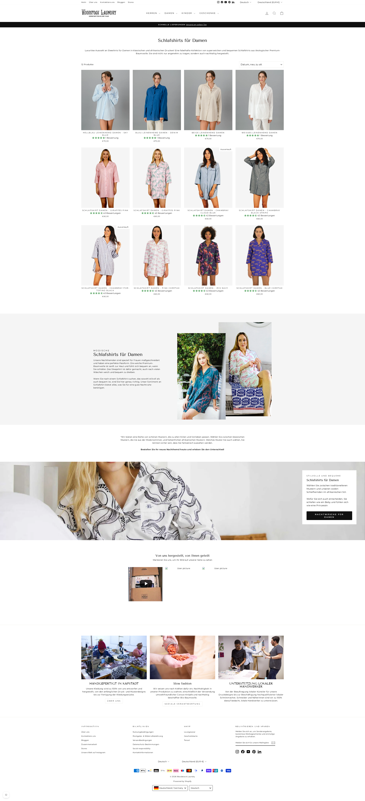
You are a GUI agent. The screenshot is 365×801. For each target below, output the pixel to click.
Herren (152, 13)
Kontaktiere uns (107, 2)
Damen (170, 13)
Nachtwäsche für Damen (329, 515)
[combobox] (170, 788)
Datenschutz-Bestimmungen (146, 744)
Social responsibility (142, 748)
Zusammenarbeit (89, 744)
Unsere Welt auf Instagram (93, 752)
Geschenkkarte (191, 736)
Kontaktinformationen (143, 752)
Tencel (187, 740)
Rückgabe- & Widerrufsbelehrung (148, 736)
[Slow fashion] (182, 657)
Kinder (187, 13)
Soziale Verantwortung (182, 704)
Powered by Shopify (182, 781)
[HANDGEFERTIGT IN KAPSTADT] (114, 657)
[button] (98, 138)
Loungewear (189, 732)
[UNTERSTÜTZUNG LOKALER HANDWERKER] (251, 657)
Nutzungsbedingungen (143, 732)
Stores (131, 2)
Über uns (93, 2)
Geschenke (208, 13)
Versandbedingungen (142, 740)
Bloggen (121, 2)
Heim (83, 2)
